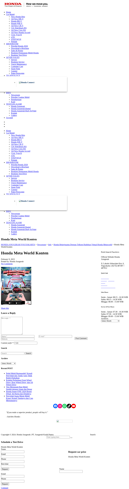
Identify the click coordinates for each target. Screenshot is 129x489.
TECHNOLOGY (13, 75)
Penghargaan (16, 99)
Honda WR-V (16, 23)
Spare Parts (15, 69)
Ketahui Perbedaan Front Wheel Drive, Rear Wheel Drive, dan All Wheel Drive (19, 382)
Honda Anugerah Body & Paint (23, 111)
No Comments (7, 264)
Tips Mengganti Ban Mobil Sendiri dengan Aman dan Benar (19, 388)
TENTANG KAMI (14, 104)
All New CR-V (17, 26)
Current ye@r (7, 343)
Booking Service (17, 62)
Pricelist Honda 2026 (19, 46)
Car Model (10, 14)
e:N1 (13, 37)
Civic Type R (16, 35)
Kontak (14, 113)
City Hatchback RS (19, 28)
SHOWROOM (12, 44)
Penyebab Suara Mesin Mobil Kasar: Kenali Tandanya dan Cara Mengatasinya (19, 398)
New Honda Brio (18, 17)
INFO (8, 93)
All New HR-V (17, 19)
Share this (5, 308)
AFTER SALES (12, 57)
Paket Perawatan (17, 73)
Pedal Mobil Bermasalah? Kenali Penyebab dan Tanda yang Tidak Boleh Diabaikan (19, 375)
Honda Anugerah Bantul (21, 109)
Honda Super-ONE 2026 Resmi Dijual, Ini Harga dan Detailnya (19, 392)
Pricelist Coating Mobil (20, 97)
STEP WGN (16, 39)
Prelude (14, 41)
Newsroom (15, 95)
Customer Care (17, 66)
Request (5, 469)
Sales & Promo (17, 51)
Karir (13, 102)
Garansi (14, 71)
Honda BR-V (16, 21)
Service (14, 60)
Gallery (14, 115)
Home (8, 12)
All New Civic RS (18, 30)
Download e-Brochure (20, 48)
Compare (4, 488)
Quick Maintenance (19, 64)
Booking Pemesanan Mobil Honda (25, 53)
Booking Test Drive (19, 55)
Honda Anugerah (18, 106)
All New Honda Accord (20, 32)
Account (9, 118)
